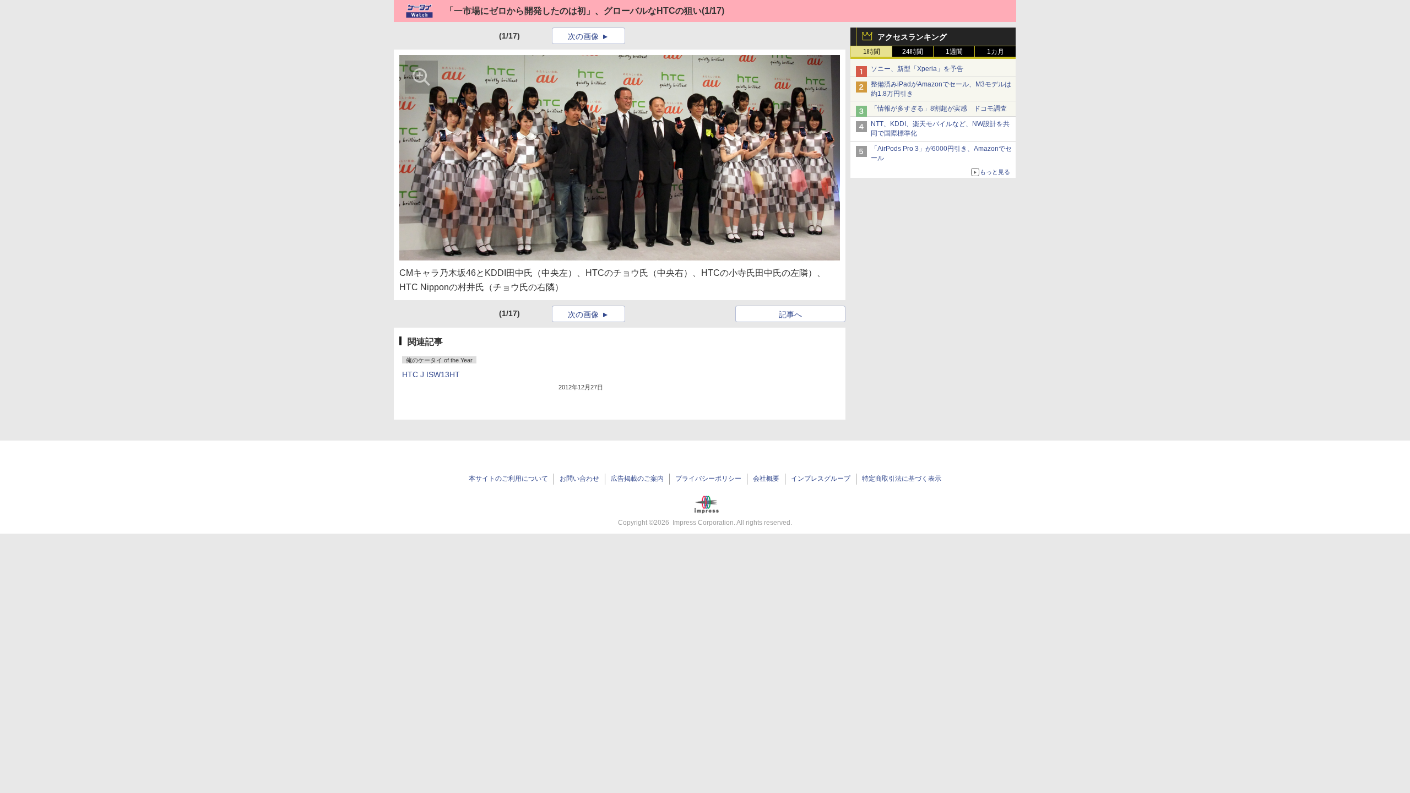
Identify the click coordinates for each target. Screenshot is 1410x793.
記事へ (790, 314)
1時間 (871, 52)
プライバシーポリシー (708, 478)
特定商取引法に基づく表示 (901, 478)
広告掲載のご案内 (637, 478)
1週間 (954, 52)
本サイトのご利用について (508, 478)
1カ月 (995, 52)
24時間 (912, 52)
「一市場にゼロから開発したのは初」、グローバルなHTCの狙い (573, 10)
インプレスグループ (820, 478)
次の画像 (583, 36)
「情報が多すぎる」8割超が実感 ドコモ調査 (939, 108)
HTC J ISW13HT (431, 374)
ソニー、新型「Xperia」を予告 (917, 69)
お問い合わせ (579, 478)
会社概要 (766, 478)
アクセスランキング (912, 36)
